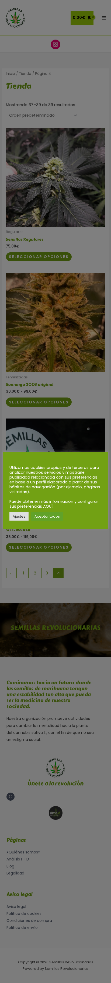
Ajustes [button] (19, 516)
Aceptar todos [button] (47, 516)
